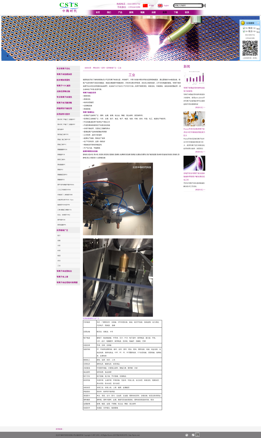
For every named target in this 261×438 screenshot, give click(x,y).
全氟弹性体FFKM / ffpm (65, 199)
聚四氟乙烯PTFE (63, 134)
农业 (59, 260)
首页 (98, 12)
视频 (142, 12)
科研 (59, 250)
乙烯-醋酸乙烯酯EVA (65, 210)
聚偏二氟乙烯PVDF (64, 139)
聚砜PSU (60, 169)
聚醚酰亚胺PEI (62, 174)
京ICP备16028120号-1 (120, 435)
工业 (59, 265)
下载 (176, 12)
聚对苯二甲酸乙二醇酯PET (66, 119)
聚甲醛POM (61, 220)
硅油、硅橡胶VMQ (64, 215)
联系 (187, 12)
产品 (120, 12)
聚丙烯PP (61, 129)
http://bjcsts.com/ (134, 435)
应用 (165, 12)
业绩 (154, 12)
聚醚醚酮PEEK (62, 149)
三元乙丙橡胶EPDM (64, 189)
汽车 (59, 245)
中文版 (151, 6)
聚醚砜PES (61, 179)
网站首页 (96, 68)
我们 (109, 12)
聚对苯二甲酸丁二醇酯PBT (66, 124)
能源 (59, 255)
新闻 (131, 12)
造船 (59, 240)
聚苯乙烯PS (61, 159)
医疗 (59, 235)
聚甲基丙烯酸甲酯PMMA (66, 184)
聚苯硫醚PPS (62, 225)
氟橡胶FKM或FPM (64, 205)
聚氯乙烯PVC (62, 144)
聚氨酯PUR (61, 154)
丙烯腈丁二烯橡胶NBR (65, 194)
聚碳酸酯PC (61, 164)
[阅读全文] (200, 107)
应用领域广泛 (111, 68)
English (166, 6)
